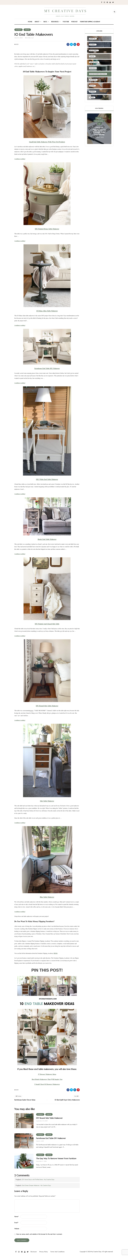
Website (16, 1229)
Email (16, 1223)
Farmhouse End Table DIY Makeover (51, 1138)
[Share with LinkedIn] (74, 44)
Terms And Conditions (57, 1252)
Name (16, 1217)
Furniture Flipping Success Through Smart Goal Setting (99, 131)
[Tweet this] (71, 44)
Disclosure (33, 1252)
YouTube (66, 21)
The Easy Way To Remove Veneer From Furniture (56, 1158)
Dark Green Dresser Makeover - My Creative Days (36, 1185)
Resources (55, 21)
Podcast (74, 21)
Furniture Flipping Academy (90, 21)
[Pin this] (78, 44)
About (37, 21)
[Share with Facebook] (68, 44)
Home (30, 21)
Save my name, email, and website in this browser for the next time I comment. (39, 1234)
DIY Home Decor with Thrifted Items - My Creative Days (38, 1179)
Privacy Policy (43, 1252)
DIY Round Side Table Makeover (49, 1118)
